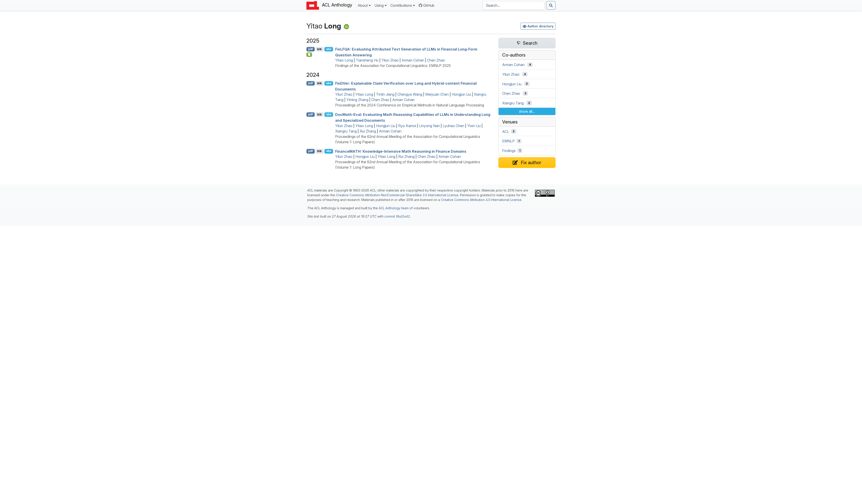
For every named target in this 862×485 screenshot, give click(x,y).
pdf (310, 49)
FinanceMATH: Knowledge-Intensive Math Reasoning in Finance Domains (400, 151)
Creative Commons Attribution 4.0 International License (481, 200)
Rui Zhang (368, 131)
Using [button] (379, 5)
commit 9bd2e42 (397, 216)
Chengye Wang (409, 94)
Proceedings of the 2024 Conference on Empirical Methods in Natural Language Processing (409, 105)
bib (319, 49)
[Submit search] (551, 5)
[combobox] (513, 5)
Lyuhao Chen (453, 125)
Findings (509, 150)
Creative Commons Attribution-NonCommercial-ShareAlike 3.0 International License (397, 195)
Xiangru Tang (346, 131)
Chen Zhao (436, 60)
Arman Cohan (413, 60)
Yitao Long (344, 60)
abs (328, 49)
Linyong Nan (429, 125)
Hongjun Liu (461, 94)
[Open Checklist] (309, 54)
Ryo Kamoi (407, 125)
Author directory (541, 26)
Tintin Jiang (385, 94)
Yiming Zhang (357, 99)
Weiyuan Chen (437, 94)
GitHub (428, 5)
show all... (527, 111)
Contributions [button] (401, 5)
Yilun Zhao (390, 60)
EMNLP (508, 141)
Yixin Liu (474, 125)
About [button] (363, 5)
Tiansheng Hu (367, 60)
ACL (505, 131)
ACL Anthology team (394, 208)
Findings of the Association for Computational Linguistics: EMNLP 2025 (393, 65)
